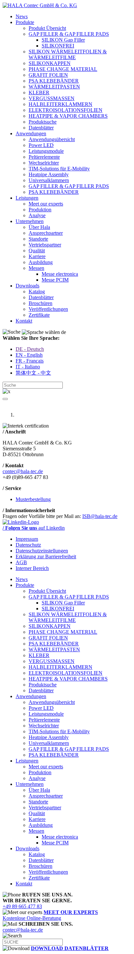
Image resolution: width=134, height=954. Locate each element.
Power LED (41, 145)
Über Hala (39, 227)
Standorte (38, 239)
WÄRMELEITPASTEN (54, 86)
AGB (21, 562)
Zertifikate (39, 315)
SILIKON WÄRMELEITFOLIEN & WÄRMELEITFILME (68, 54)
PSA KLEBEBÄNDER (54, 81)
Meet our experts (46, 203)
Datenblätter (41, 127)
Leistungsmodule (46, 151)
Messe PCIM (55, 280)
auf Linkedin (34, 528)
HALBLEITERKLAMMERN (60, 104)
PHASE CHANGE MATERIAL (63, 69)
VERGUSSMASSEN (51, 98)
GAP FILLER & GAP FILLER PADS (69, 34)
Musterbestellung (33, 499)
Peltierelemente (44, 157)
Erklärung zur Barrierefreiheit (46, 556)
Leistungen (27, 198)
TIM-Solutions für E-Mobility (59, 168)
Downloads (27, 285)
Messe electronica (60, 274)
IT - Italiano (28, 366)
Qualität (37, 250)
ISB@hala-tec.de (99, 516)
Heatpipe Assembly (49, 174)
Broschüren (40, 303)
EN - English (29, 355)
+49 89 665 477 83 (22, 906)
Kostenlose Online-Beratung (50, 915)
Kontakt (24, 321)
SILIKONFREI (58, 45)
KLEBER (39, 92)
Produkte (25, 22)
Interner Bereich (32, 568)
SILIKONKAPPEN (50, 63)
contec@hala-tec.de (23, 471)
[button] (5, 399)
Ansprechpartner (46, 233)
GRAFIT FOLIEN (48, 75)
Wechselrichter (44, 163)
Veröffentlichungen (48, 309)
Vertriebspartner (45, 244)
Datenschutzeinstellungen (42, 550)
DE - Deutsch (30, 349)
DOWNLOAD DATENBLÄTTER (70, 948)
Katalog (37, 291)
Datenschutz (28, 545)
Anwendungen (31, 133)
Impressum (27, 539)
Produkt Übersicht (47, 28)
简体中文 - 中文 (33, 373)
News (22, 16)
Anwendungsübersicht (52, 139)
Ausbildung (41, 262)
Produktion (40, 209)
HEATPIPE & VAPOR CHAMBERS (68, 116)
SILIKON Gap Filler (63, 40)
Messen (36, 268)
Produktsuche (43, 122)
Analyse (37, 215)
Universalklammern (49, 180)
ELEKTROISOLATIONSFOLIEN (65, 110)
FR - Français (30, 361)
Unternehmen (30, 221)
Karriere (37, 256)
